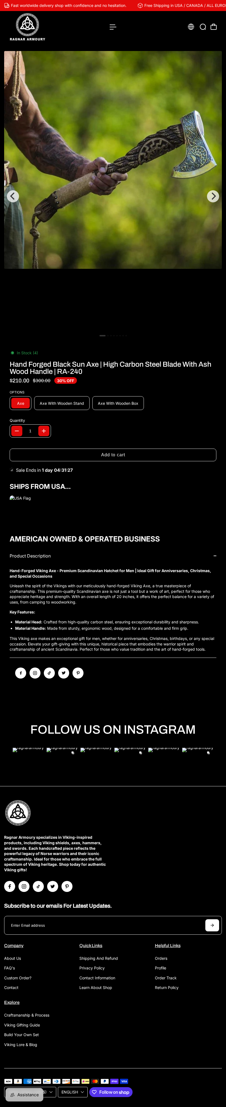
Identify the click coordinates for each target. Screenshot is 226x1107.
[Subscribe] (212, 925)
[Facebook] (20, 673)
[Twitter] (63, 673)
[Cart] (213, 27)
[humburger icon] (113, 27)
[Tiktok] (49, 673)
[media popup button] (212, 65)
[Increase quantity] (43, 431)
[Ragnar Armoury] (42, 27)
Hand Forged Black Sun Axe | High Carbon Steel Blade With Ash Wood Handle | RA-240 (110, 367)
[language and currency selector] (191, 27)
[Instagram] (35, 673)
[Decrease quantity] (16, 431)
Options (17, 392)
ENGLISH (69, 1092)
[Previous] (13, 196)
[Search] (203, 27)
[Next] (213, 196)
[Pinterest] (78, 673)
